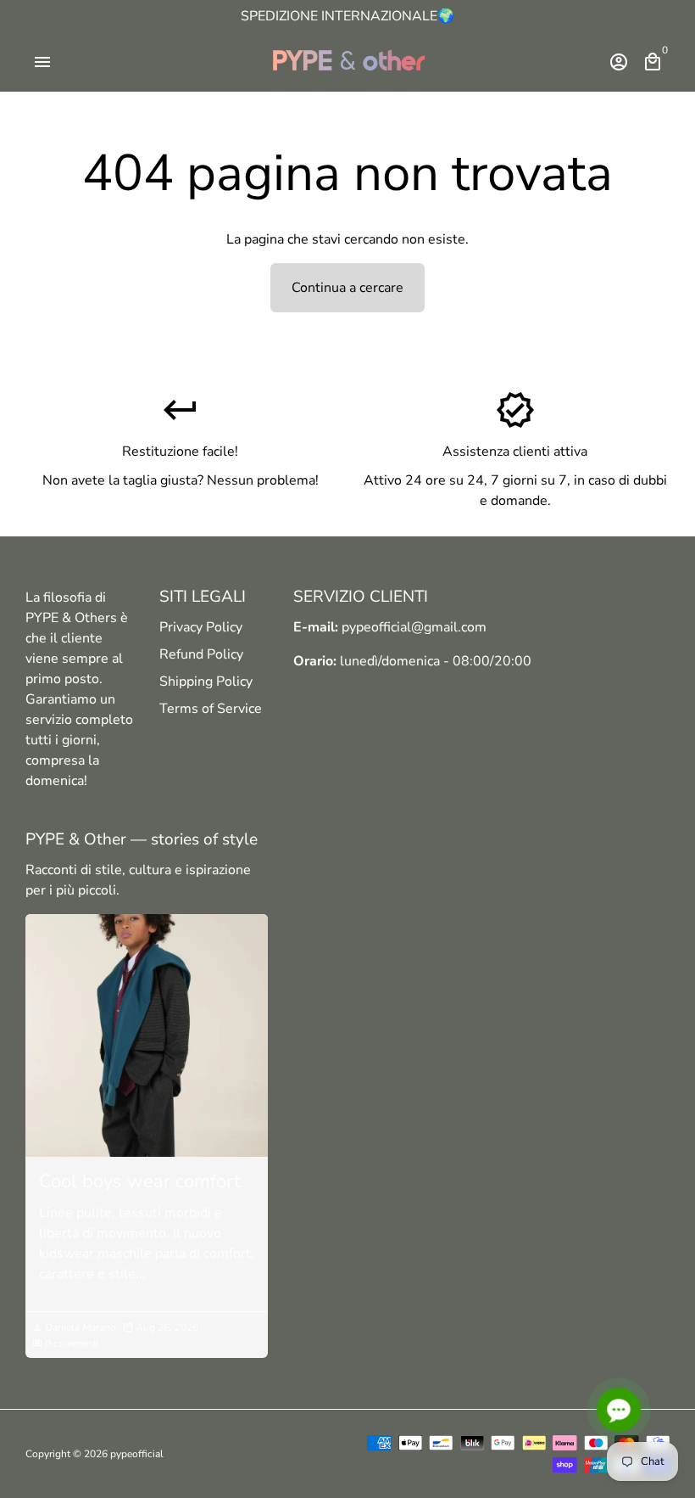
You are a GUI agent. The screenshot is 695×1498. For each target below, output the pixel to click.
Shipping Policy (206, 681)
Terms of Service (210, 708)
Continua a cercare (347, 287)
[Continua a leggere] (146, 1035)
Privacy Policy (200, 627)
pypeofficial (137, 1454)
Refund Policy (201, 654)
